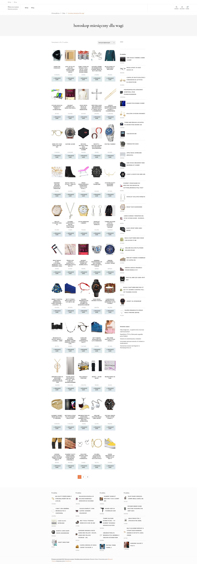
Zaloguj (182, 8)
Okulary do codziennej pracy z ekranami (130, 339)
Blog (15, 2)
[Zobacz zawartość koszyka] (187, 7)
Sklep (9, 2)
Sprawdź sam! (57, 79)
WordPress (68, 561)
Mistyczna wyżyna (13, 7)
